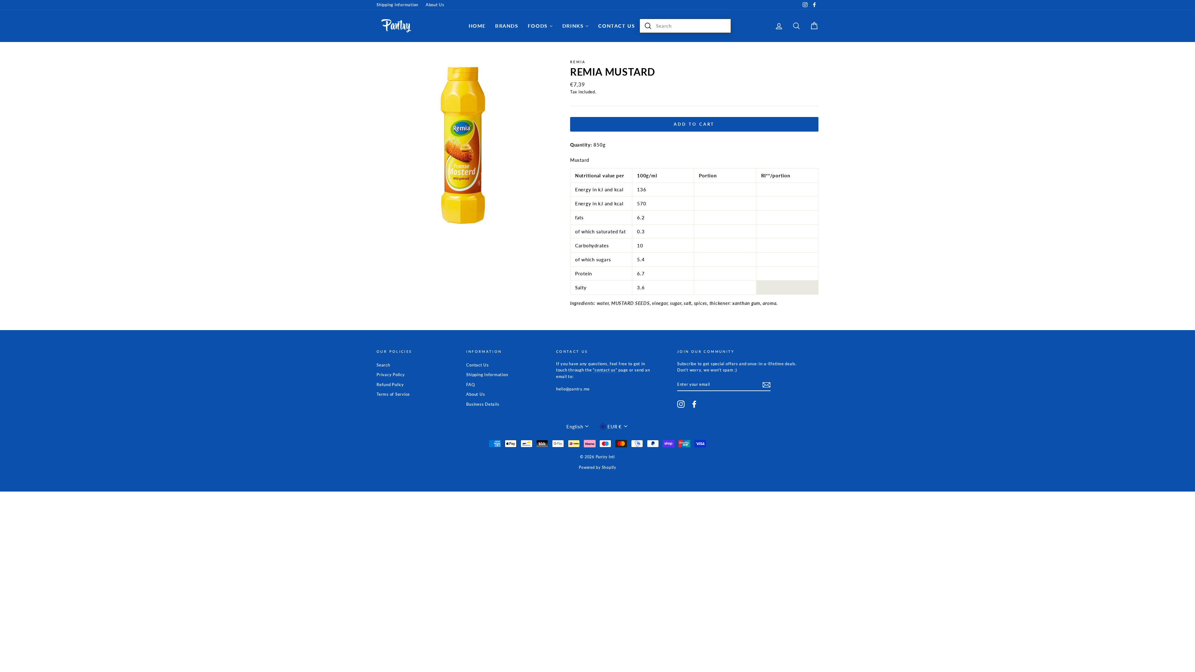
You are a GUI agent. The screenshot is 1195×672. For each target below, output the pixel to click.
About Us (435, 4)
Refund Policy (390, 384)
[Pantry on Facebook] (694, 404)
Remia (578, 62)
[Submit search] (648, 26)
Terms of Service (393, 394)
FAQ (470, 384)
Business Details (482, 404)
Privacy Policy (391, 374)
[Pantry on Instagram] (681, 404)
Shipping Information (397, 4)
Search (383, 364)
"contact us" (605, 369)
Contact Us (477, 364)
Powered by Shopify (597, 467)
